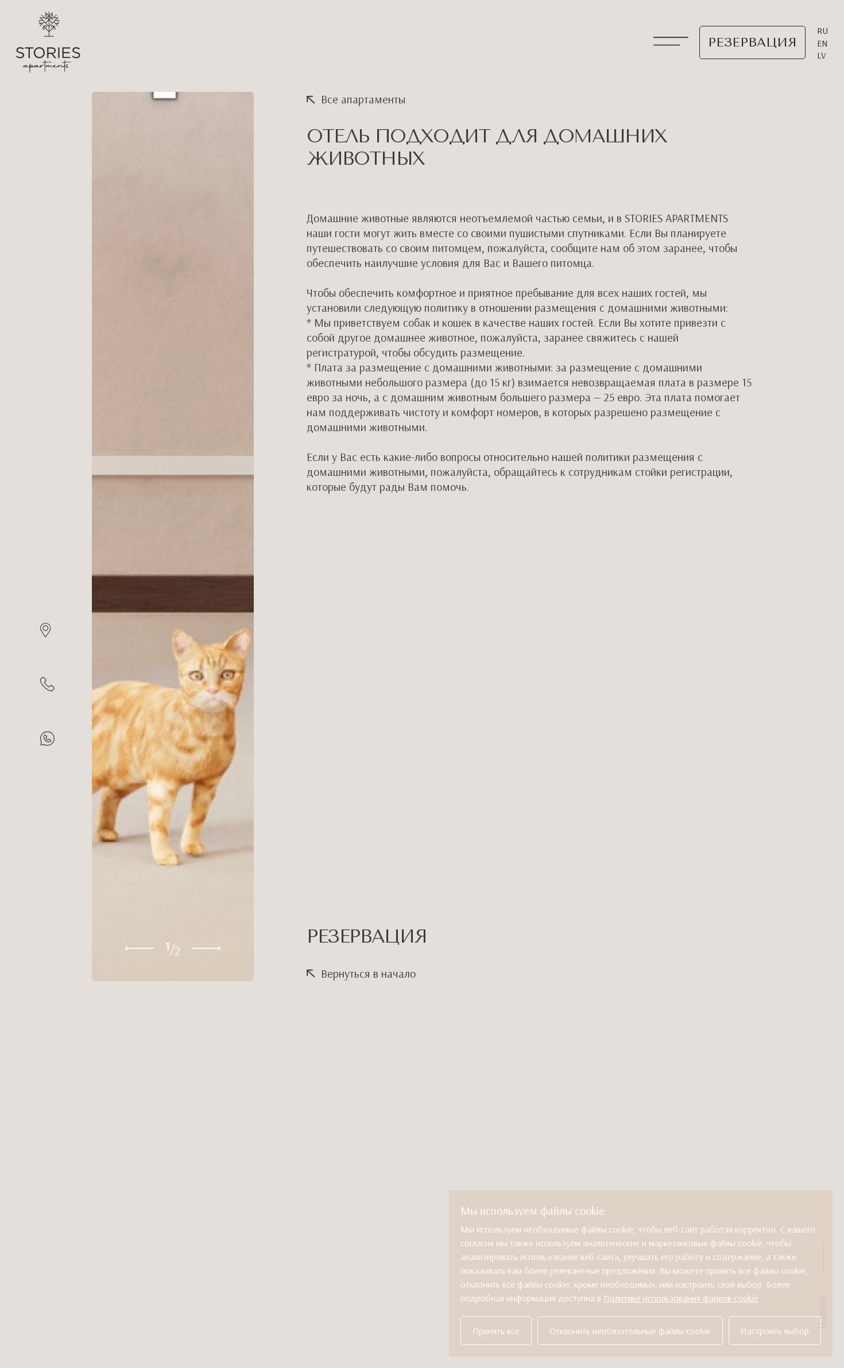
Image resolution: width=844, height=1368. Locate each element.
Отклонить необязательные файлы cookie (630, 1330)
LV (821, 55)
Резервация (752, 42)
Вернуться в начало (368, 973)
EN (822, 43)
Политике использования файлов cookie (680, 1298)
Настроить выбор (775, 1330)
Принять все (496, 1330)
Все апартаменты (363, 99)
